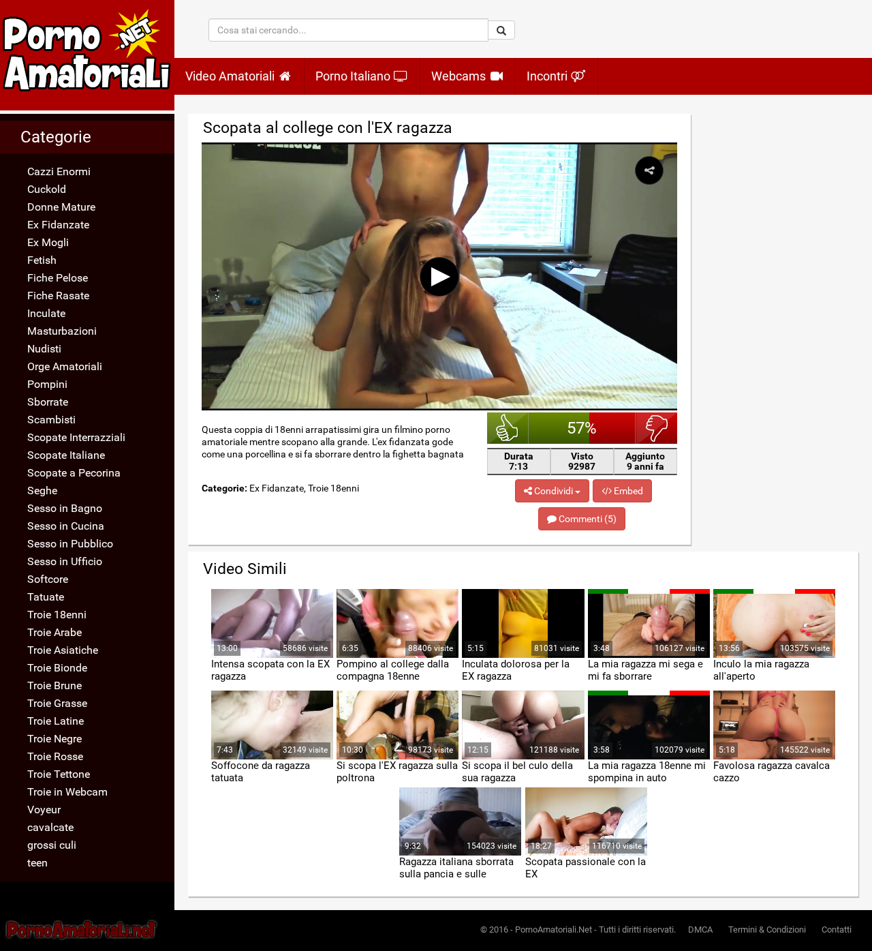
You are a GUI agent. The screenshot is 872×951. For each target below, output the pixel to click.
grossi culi (51, 845)
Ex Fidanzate (58, 224)
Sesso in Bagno (64, 508)
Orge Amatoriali (64, 366)
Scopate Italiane (66, 455)
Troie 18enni (57, 614)
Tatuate (45, 596)
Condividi (553, 490)
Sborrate (47, 401)
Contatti (837, 929)
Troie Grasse (57, 703)
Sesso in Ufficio (64, 561)
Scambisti (51, 419)
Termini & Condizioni (767, 929)
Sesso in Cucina (65, 525)
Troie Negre (54, 738)
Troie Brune (54, 685)
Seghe (42, 490)
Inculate (46, 313)
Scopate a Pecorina (74, 472)
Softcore (47, 579)
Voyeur (44, 809)
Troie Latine (55, 720)
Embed (627, 490)
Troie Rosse (55, 756)
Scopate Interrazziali (76, 437)
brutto (656, 428)
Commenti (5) (587, 518)
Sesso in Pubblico (70, 543)
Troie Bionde (57, 667)
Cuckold (46, 189)
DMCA (700, 929)
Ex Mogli (48, 242)
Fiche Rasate (58, 295)
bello (508, 428)
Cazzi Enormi (59, 171)
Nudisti (44, 348)
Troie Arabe (54, 632)
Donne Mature (61, 206)
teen (37, 862)
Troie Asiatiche (62, 650)
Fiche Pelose (57, 277)
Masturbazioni (62, 330)
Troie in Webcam (67, 791)
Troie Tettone (58, 774)
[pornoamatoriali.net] (87, 55)
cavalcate (50, 827)
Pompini (47, 384)
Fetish (42, 260)
